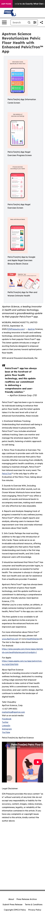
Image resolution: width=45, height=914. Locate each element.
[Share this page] (41, 22)
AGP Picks (6, 4)
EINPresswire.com (15, 329)
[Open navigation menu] (4, 22)
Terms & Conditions (33, 904)
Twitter (5, 722)
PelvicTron (7, 473)
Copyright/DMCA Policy (15, 910)
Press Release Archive (26, 899)
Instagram (7, 729)
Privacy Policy (34, 910)
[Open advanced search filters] (35, 22)
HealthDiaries (32, 639)
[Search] (29, 22)
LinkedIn (6, 725)
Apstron (31, 329)
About (11, 899)
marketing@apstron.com (13, 712)
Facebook (6, 719)
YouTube (6, 732)
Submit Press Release (12, 904)
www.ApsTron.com (10, 639)
